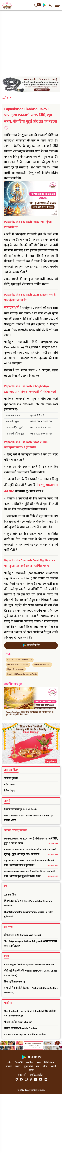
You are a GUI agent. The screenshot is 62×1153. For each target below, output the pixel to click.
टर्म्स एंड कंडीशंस (37, 1075)
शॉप (9, 1063)
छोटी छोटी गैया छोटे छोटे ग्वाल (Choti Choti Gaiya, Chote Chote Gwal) (30, 973)
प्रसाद (17, 1067)
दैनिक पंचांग (9, 791)
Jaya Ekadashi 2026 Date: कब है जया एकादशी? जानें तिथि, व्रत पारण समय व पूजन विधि (31, 863)
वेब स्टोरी (19, 1063)
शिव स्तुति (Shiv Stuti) (14, 982)
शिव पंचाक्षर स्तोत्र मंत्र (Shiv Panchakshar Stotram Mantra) (28, 903)
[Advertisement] (31, 43)
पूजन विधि (28, 1067)
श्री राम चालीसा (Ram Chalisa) (18, 1022)
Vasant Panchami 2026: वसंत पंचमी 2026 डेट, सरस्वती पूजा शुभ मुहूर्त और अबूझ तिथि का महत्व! (31, 852)
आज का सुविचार (11, 778)
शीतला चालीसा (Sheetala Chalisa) (20, 1028)
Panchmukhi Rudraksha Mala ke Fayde (22, 674)
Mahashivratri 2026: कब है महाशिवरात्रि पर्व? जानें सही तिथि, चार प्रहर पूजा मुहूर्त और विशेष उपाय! (31, 874)
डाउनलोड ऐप (33, 645)
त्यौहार (6, 98)
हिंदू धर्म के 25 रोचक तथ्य (15, 669)
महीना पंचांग (9, 785)
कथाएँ (9, 1067)
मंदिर (45, 1067)
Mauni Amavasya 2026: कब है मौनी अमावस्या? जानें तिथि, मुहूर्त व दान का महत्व (31, 841)
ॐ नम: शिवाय (10, 895)
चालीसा (29, 1063)
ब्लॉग (31, 1070)
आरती (53, 1067)
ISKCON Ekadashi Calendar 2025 (19, 659)
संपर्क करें (22, 1075)
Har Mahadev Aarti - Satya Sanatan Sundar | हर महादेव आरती (28, 818)
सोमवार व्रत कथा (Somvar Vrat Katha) (22, 935)
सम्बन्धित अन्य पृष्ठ (13, 684)
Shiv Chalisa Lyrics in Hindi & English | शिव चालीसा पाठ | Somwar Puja (30, 1013)
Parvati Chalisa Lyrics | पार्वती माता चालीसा (25, 1035)
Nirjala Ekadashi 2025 (42, 664)
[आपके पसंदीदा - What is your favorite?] (36, 5)
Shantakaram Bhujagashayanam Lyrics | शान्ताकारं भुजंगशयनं (29, 914)
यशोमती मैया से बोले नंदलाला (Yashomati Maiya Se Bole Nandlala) (31, 990)
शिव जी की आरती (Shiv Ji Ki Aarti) (20, 809)
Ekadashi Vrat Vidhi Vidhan (17, 664)
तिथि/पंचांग (49, 1063)
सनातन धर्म (11, 308)
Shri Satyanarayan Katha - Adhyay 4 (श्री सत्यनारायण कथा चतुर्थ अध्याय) (30, 943)
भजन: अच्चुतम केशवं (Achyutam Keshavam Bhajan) (29, 965)
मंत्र (37, 1067)
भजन (39, 1063)
